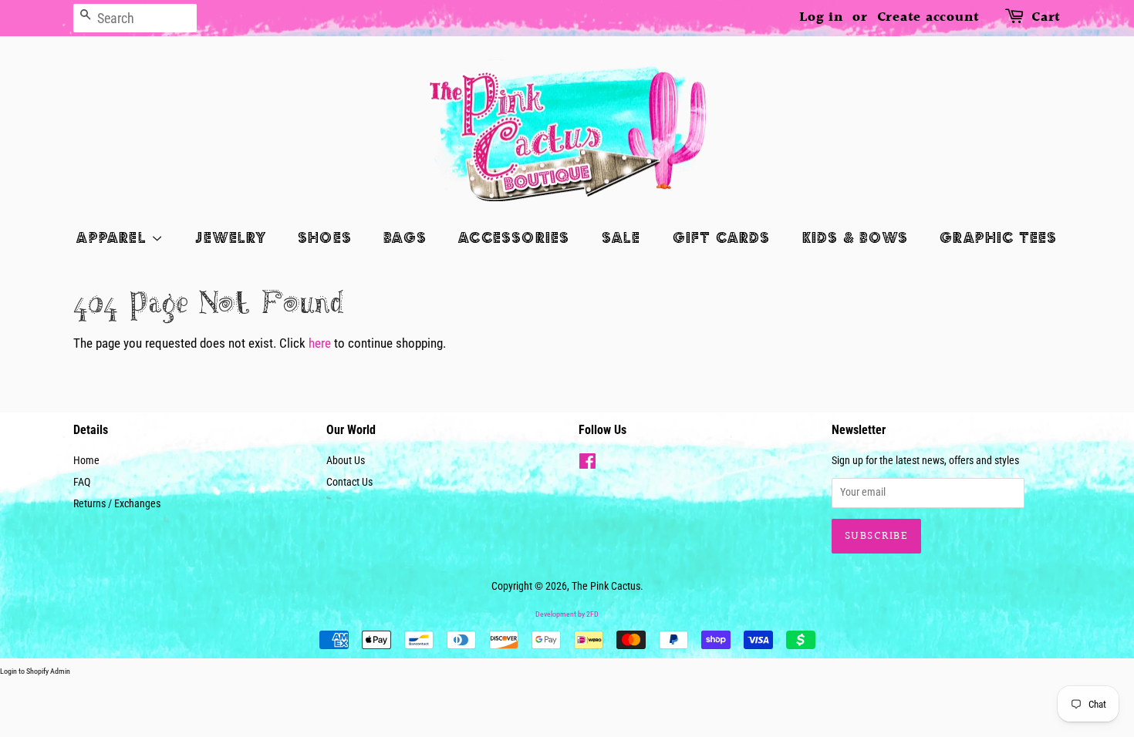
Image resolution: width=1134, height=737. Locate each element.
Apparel (113, 237)
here (320, 343)
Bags (405, 237)
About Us (345, 460)
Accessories (513, 237)
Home (86, 460)
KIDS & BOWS (855, 237)
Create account (928, 17)
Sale (621, 237)
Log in (821, 17)
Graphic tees (998, 237)
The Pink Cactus (606, 586)
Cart (1046, 17)
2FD (592, 614)
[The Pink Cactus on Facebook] (587, 464)
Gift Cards (722, 237)
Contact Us (349, 482)
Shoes (325, 237)
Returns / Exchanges (116, 503)
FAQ (81, 482)
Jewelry (230, 237)
